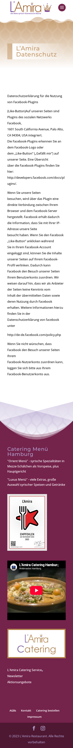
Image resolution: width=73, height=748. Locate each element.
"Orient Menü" (17, 461)
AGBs (13, 710)
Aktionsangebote (19, 682)
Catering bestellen (48, 710)
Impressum (34, 717)
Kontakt (26, 710)
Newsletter (15, 676)
